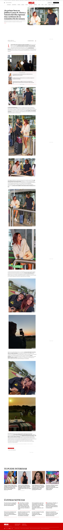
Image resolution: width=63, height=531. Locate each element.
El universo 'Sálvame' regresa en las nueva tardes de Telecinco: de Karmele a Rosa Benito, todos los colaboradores (52, 487)
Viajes (42, 4)
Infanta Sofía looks (33, 0)
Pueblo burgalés (55, 0)
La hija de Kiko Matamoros (12, 107)
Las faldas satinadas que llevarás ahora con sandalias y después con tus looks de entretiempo (23, 78)
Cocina (26, 4)
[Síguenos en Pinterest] (12, 528)
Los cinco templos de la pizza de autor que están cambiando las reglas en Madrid (38, 513)
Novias (46, 4)
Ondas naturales (39, 0)
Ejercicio (36, 0)
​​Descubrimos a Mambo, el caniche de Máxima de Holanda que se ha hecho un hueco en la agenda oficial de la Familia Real (52, 505)
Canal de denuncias (45, 528)
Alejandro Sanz (17, 0)
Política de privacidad (35, 528)
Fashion (19, 4)
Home (29, 6)
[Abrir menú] (4, 2)
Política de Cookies (25, 528)
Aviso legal (17, 528)
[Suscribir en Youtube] (10, 528)
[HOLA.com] (31, 2)
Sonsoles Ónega (13, 0)
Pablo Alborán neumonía (27, 0)
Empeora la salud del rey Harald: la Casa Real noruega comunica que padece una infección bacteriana (52, 513)
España (49, 2)
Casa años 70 (43, 0)
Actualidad (9, 4)
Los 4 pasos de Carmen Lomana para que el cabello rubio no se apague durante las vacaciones (22, 75)
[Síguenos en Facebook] (6, 528)
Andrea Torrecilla (11, 40)
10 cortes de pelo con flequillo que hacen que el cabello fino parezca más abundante (10, 504)
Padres (49, 4)
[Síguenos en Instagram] (4, 528)
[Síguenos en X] (7, 528)
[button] (22, 63)
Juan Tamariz (9, 0)
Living (39, 4)
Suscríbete (56, 2)
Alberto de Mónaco (22, 0)
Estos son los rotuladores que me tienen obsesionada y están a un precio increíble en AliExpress (10, 513)
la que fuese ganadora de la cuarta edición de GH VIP (22, 434)
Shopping (35, 4)
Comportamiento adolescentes (49, 0)
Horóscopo (53, 4)
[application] (22, 63)
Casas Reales (14, 4)
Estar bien (30, 4)
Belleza (23, 4)
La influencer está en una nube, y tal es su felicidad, (26, 45)
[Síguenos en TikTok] (9, 528)
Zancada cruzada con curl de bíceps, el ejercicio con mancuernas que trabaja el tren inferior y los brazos (24, 513)
